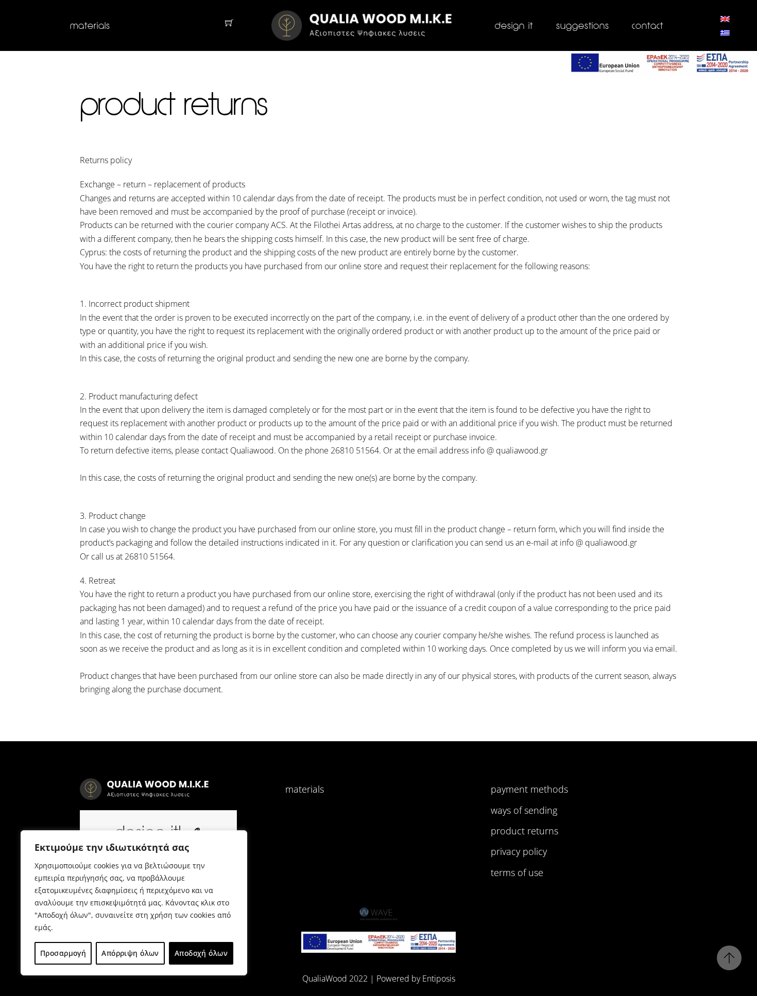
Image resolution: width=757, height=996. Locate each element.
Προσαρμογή (63, 953)
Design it (514, 25)
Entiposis (438, 978)
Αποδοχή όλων (201, 953)
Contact (647, 25)
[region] (134, 902)
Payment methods (529, 789)
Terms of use (517, 873)
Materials (90, 25)
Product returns (524, 831)
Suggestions (582, 25)
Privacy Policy (519, 852)
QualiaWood (324, 978)
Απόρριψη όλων (130, 953)
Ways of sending (524, 810)
